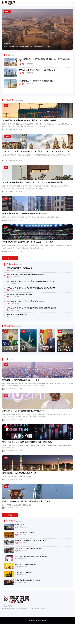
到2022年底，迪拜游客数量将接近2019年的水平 (23, 410)
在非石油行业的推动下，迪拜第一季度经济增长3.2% (37, 70)
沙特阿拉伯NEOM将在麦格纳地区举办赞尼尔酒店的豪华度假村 (29, 120)
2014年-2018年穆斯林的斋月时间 (26, 564)
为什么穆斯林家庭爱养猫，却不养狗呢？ (28, 580)
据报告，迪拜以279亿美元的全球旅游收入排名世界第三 (26, 501)
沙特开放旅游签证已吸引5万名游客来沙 (19, 472)
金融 (6, 198)
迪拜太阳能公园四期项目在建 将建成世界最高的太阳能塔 (25, 274)
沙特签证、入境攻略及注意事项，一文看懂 (20, 379)
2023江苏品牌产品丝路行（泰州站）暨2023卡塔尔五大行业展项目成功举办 (31, 288)
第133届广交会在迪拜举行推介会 (17, 314)
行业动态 (22, 64)
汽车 (8, 297)
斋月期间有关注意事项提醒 (24, 572)
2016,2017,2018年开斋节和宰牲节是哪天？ (29, 548)
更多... (10, 258)
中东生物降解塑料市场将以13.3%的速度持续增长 (36, 81)
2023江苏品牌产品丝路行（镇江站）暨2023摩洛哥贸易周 (25, 301)
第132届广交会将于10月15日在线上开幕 (20, 268)
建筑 (6, 105)
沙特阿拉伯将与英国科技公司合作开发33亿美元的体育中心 (27, 242)
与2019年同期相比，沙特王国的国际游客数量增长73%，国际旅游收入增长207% (45, 60)
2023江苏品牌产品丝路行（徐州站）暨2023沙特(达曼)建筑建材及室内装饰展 (31, 308)
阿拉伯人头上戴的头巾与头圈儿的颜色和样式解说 (31, 556)
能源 (8, 277)
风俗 (16, 543)
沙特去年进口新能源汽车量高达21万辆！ (20, 294)
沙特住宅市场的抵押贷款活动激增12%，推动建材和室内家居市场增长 (32, 182)
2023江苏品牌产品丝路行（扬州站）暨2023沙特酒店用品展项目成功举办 (30, 281)
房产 (6, 167)
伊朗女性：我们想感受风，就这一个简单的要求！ (31, 540)
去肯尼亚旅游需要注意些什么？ (25, 533)
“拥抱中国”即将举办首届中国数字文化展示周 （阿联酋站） (27, 441)
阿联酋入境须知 (20, 525)
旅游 (6, 365)
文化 (6, 427)
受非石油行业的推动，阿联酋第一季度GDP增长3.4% (25, 213)
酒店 (8, 283)
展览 (8, 270)
